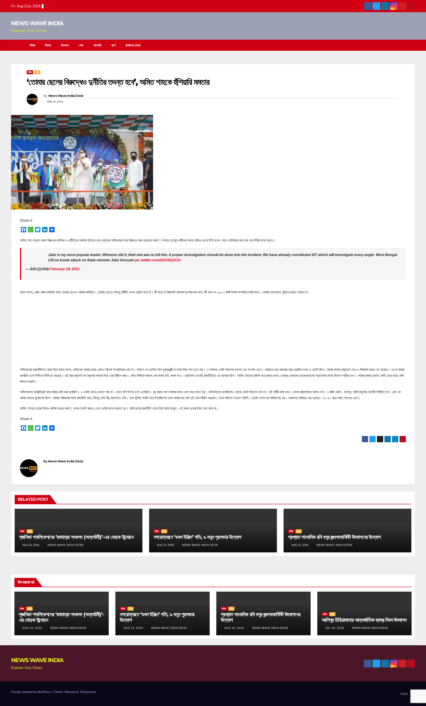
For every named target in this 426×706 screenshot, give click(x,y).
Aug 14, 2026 (133, 628)
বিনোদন (65, 45)
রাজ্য (37, 72)
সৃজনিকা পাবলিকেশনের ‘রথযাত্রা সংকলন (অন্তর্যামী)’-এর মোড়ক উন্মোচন (76, 537)
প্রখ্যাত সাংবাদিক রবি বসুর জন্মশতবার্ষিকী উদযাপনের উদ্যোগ (334, 537)
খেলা (81, 45)
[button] (411, 45)
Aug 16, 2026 (32, 628)
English (133, 45)
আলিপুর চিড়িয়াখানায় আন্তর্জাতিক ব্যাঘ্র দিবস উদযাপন (364, 620)
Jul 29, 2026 (334, 628)
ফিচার (48, 45)
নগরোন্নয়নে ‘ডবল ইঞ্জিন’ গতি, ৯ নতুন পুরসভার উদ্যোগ (197, 537)
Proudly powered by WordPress (31, 692)
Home (404, 693)
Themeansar (87, 692)
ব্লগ (113, 45)
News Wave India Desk (65, 96)
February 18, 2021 (65, 269)
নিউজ (33, 45)
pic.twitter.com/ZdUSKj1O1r (158, 260)
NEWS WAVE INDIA (37, 23)
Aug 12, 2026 (234, 628)
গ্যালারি (97, 45)
